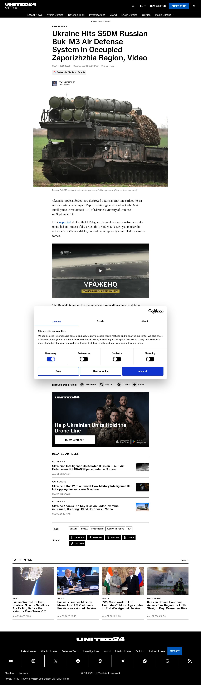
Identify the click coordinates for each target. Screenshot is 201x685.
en (141, 6)
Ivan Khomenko (67, 82)
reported (65, 222)
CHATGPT (109, 384)
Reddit (131, 537)
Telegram (97, 537)
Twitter (115, 537)
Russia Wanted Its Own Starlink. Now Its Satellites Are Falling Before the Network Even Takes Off (31, 606)
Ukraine (73, 529)
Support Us (179, 6)
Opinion (146, 15)
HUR (129, 529)
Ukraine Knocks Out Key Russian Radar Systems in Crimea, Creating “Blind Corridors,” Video (85, 507)
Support (175, 651)
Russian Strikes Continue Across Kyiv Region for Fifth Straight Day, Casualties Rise (167, 605)
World (113, 15)
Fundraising (97, 529)
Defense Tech (76, 15)
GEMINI (141, 384)
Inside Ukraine (163, 15)
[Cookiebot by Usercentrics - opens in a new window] (150, 311)
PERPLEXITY (90, 384)
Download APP (74, 439)
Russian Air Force (115, 529)
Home (93, 21)
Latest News (35, 15)
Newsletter (158, 6)
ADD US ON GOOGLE (151, 674)
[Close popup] (197, 666)
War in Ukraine (55, 15)
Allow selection (101, 371)
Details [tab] (100, 321)
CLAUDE (126, 384)
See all (185, 560)
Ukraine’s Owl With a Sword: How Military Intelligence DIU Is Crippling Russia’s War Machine (92, 487)
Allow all (142, 371)
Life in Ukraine (129, 15)
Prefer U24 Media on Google (71, 72)
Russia (84, 529)
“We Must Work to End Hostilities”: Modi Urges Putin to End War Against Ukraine (122, 605)
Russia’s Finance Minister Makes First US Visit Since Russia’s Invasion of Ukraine (76, 605)
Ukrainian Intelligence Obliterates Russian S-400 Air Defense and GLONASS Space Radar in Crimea (88, 467)
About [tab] (144, 321)
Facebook (79, 537)
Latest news (104, 21)
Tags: (55, 528)
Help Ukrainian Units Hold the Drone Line (90, 427)
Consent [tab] (56, 321)
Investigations (97, 15)
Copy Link (79, 543)
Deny (58, 371)
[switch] (84, 359)
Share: (56, 540)
